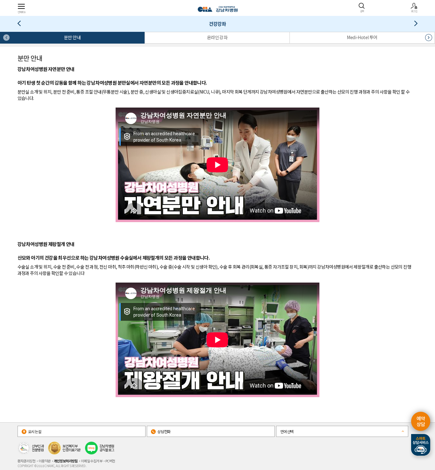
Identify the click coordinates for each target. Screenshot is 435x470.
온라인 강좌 (217, 37)
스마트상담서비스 (420, 445)
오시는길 (34, 431)
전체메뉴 (22, 11)
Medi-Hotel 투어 (362, 37)
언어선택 (287, 431)
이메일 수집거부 (91, 460)
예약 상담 (421, 421)
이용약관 (45, 460)
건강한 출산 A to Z (21, 25)
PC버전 (110, 460)
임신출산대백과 (413, 25)
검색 (362, 10)
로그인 (414, 10)
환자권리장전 (26, 460)
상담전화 (164, 431)
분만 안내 (72, 37)
